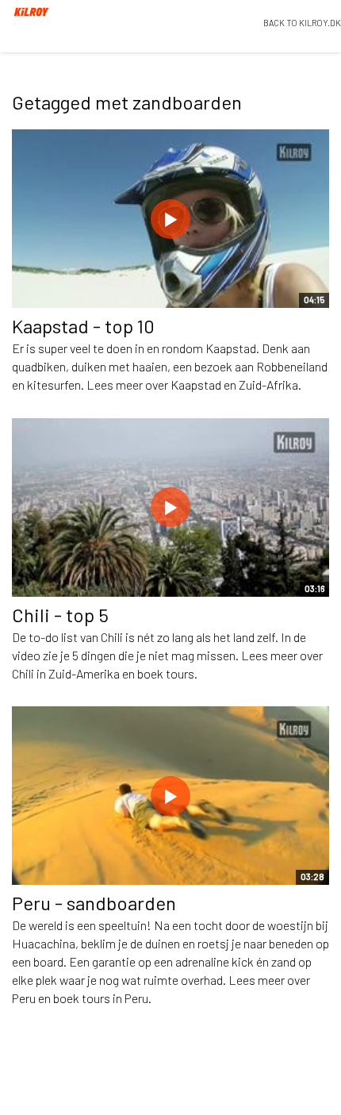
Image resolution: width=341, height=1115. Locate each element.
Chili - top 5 (60, 614)
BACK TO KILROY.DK (302, 22)
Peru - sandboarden (94, 902)
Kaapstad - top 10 (83, 325)
